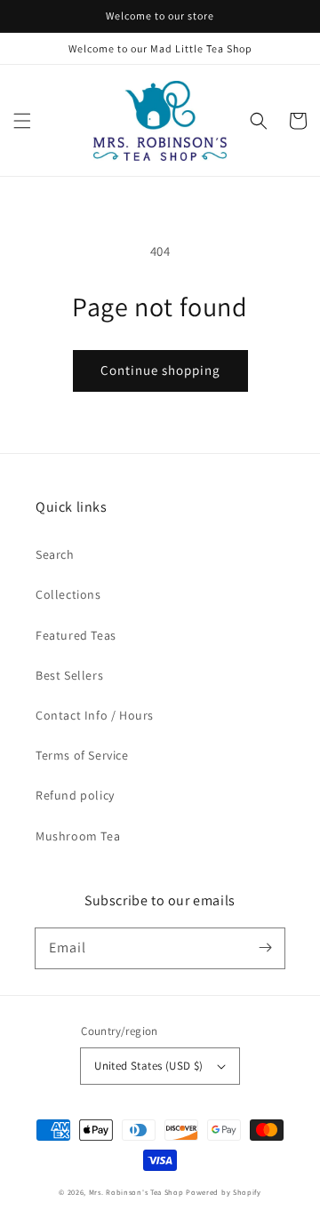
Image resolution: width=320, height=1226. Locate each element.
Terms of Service (82, 755)
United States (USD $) (148, 1065)
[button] (22, 120)
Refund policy (75, 795)
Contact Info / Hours (95, 715)
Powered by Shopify (223, 1192)
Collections (68, 594)
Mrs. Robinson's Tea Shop (136, 1192)
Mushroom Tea (78, 836)
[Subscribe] (264, 947)
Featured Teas (76, 635)
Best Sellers (69, 675)
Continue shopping (160, 370)
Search (55, 554)
